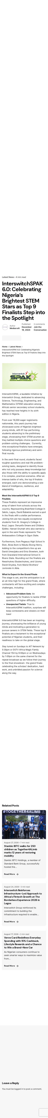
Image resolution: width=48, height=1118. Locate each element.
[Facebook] (4, 338)
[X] (9, 338)
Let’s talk (32, 67)
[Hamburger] (5, 67)
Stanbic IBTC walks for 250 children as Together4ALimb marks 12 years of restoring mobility (20, 851)
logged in (18, 1089)
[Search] (43, 67)
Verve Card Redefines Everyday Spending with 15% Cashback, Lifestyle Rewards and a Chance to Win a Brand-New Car (22, 942)
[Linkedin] (14, 338)
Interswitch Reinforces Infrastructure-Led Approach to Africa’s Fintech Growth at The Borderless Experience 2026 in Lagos (23, 897)
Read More (9, 874)
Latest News (8, 277)
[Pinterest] (18, 338)
